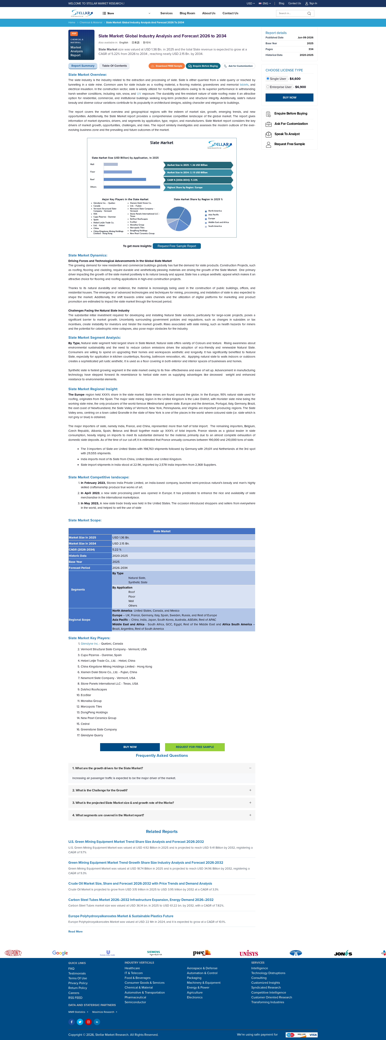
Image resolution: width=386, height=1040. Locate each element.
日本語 (136, 42)
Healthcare (132, 968)
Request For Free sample (195, 747)
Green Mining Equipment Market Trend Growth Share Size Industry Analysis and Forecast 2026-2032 (145, 863)
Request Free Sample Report (177, 246)
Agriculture (195, 993)
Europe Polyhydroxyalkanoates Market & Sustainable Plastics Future (120, 916)
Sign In (313, 3)
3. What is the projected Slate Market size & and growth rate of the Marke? (123, 803)
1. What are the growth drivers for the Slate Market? (107, 768)
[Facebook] (71, 1022)
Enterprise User (280, 87)
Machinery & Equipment (204, 983)
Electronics (194, 997)
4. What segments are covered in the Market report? (108, 815)
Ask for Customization (291, 124)
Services (166, 13)
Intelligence (259, 968)
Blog (281, 3)
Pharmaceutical (135, 997)
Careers (73, 993)
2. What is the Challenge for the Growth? (99, 790)
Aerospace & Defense (202, 968)
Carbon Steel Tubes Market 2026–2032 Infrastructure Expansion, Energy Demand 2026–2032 (141, 900)
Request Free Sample (289, 144)
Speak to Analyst (287, 134)
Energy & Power (198, 988)
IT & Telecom (134, 973)
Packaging (194, 978)
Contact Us (294, 3)
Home (71, 22)
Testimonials (77, 973)
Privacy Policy (78, 983)
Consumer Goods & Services (144, 983)
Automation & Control (202, 973)
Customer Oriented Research (271, 997)
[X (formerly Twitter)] (80, 1022)
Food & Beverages (137, 978)
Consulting (259, 978)
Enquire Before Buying (290, 113)
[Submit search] (309, 13)
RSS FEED (75, 998)
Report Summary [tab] (82, 66)
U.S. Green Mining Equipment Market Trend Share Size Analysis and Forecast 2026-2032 (136, 842)
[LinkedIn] (97, 1022)
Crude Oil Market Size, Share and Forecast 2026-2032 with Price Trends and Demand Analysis (140, 883)
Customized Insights (265, 983)
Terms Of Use (77, 978)
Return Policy (77, 988)
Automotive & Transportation (145, 993)
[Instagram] (88, 1022)
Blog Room (187, 13)
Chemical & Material (91, 22)
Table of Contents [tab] (114, 66)
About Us (209, 13)
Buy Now (130, 747)
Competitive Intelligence (268, 993)
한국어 (147, 42)
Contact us (230, 13)
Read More (75, 931)
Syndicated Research (266, 988)
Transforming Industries (267, 1002)
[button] (126, 13)
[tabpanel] (161, 450)
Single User (278, 79)
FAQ (71, 969)
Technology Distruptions (268, 973)
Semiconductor (135, 1002)
